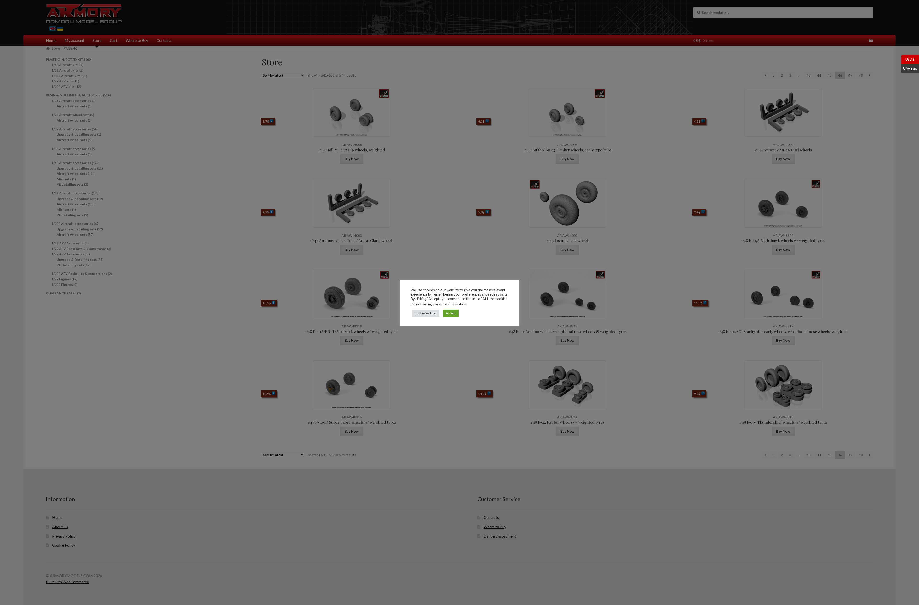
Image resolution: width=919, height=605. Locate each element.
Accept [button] (451, 313)
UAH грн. (909, 68)
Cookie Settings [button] (426, 313)
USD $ (908, 59)
